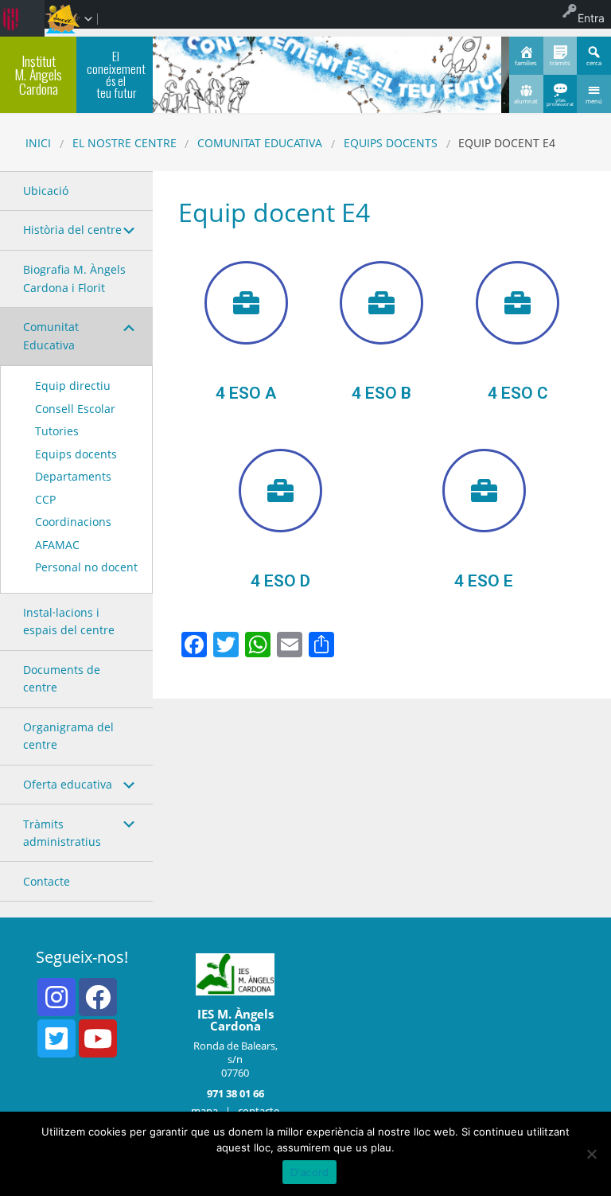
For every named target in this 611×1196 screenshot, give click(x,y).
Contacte (46, 881)
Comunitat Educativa (259, 142)
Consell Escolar (75, 408)
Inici (38, 142)
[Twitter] (56, 1038)
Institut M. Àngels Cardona (38, 74)
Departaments (73, 476)
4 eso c (518, 393)
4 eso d (280, 580)
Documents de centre (61, 678)
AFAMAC (57, 544)
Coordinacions (73, 521)
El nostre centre (124, 142)
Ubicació (45, 190)
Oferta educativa (67, 784)
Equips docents (391, 142)
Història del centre (72, 229)
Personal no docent (86, 567)
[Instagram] (56, 997)
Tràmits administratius (62, 832)
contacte (258, 1111)
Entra (591, 18)
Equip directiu (73, 385)
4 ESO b (381, 393)
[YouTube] (98, 1038)
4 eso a (246, 393)
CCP (45, 499)
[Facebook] (98, 997)
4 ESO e (483, 580)
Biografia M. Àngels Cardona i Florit (74, 278)
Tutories (57, 430)
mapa (204, 1111)
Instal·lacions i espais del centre (69, 621)
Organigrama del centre (68, 735)
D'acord (309, 1172)
